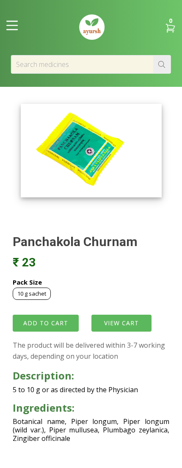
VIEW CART (121, 323)
